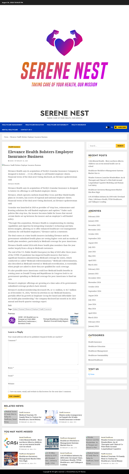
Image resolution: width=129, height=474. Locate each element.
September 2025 (94, 238)
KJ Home (91, 374)
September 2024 (94, 291)
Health (42, 309)
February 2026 (94, 216)
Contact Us (25, 130)
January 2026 (93, 221)
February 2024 (94, 322)
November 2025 (94, 229)
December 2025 (94, 225)
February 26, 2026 (27, 463)
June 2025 (92, 251)
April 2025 (92, 260)
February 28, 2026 (27, 449)
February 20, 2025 (22, 161)
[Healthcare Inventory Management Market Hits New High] (11, 458)
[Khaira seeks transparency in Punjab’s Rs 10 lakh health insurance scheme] (51, 417)
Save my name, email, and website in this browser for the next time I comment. (40, 391)
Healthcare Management (12, 125)
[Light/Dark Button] (108, 127)
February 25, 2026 (27, 422)
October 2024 (93, 287)
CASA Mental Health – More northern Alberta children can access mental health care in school (105, 163)
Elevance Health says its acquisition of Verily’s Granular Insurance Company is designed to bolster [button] (43, 175)
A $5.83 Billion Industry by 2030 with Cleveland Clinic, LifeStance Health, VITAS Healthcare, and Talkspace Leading (106, 199)
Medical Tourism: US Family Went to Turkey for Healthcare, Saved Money (30, 417)
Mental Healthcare (10, 130)
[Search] (112, 127)
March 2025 (92, 265)
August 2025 (93, 243)
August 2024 (93, 295)
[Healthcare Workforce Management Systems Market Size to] (52, 443)
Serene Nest (64, 113)
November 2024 (94, 282)
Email (11, 376)
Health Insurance (78, 125)
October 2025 (93, 234)
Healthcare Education (34, 125)
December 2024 (94, 278)
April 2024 (92, 313)
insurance (48, 309)
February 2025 (94, 269)
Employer (35, 309)
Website (11, 384)
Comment (12, 340)
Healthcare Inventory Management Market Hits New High (30, 458)
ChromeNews (71, 472)
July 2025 (91, 247)
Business (21, 309)
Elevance (28, 309)
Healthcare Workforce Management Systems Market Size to (69, 443)
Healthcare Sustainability (57, 125)
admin (12, 161)
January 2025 (93, 273)
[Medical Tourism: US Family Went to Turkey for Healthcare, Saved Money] (11, 417)
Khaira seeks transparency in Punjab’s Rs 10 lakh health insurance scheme (70, 417)
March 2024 (92, 317)
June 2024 (92, 304)
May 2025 (92, 256)
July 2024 (91, 300)
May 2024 (92, 309)
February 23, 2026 (67, 422)
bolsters (15, 309)
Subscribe (122, 127)
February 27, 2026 (67, 448)
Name (11, 368)
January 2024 (93, 326)
